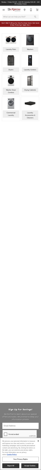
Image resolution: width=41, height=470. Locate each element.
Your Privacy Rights (20, 459)
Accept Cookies (30, 466)
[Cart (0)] (37, 10)
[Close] (38, 440)
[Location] (24, 10)
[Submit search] (35, 17)
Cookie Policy (12, 454)
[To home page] (14, 10)
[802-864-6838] (31, 10)
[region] (20, 454)
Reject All (10, 466)
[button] (3, 10)
